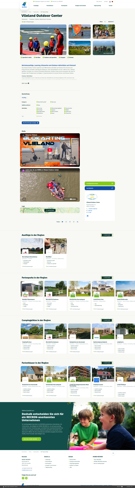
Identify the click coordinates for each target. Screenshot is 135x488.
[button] (113, 296)
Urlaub (110, 5)
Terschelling (54, 258)
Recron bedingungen (99, 463)
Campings (36, 5)
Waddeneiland (61, 258)
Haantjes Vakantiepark (28, 299)
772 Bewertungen (99, 309)
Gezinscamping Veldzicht (100, 342)
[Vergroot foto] (80, 31)
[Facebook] (23, 478)
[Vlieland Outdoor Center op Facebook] (87, 216)
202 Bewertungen (100, 395)
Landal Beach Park (98, 299)
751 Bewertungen (76, 395)
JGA (71, 467)
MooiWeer (49, 257)
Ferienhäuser (50, 5)
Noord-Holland (126, 301)
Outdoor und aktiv (74, 465)
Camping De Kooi (27, 342)
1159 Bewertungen (52, 309)
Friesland (30, 258)
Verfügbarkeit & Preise (92, 183)
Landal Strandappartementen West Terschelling (79, 385)
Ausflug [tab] (24, 97)
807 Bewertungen (28, 266)
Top (113, 453)
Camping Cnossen (98, 384)
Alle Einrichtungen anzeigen (29, 123)
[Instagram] (26, 478)
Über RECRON (97, 459)
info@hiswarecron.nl (27, 470)
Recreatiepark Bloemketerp (29, 257)
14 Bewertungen (30, 21)
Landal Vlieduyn (121, 384)
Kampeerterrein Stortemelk (77, 342)
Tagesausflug (97, 5)
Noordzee (88, 343)
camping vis (120, 342)
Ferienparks (64, 5)
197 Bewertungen (28, 309)
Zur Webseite (89, 188)
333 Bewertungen (76, 309)
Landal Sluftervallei (122, 299)
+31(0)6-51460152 (92, 208)
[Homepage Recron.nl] (23, 485)
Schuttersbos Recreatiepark (77, 299)
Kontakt (106, 1)
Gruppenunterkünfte (75, 461)
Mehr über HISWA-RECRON (30, 439)
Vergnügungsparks (74, 463)
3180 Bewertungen (124, 309)
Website (90, 210)
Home (30, 11)
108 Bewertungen (52, 266)
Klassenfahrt (73, 459)
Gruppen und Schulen (80, 5)
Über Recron (99, 1)
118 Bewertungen (100, 351)
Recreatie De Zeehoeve (52, 299)
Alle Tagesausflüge (44, 11)
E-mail (89, 212)
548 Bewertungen (28, 351)
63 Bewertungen (76, 351)
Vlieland (77, 343)
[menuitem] (36, 5)
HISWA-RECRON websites (100, 461)
